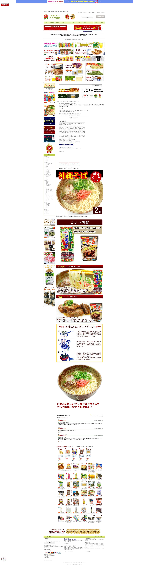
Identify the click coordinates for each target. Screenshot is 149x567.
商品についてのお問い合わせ (65, 168)
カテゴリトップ (59, 101)
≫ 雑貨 (45, 209)
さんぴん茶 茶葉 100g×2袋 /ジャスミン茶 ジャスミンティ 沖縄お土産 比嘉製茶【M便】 (99, 479)
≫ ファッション (47, 210)
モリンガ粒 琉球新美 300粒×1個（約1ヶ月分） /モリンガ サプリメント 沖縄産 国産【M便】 (91, 488)
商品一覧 (98, 12)
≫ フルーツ (46, 193)
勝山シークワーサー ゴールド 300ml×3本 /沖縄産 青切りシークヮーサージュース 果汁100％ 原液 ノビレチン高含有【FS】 (83, 479)
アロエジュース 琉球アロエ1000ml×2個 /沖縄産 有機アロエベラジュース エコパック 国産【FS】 (61, 488)
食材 (63, 101)
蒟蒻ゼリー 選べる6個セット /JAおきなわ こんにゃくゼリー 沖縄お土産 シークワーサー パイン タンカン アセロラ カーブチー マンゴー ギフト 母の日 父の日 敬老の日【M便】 (91, 471)
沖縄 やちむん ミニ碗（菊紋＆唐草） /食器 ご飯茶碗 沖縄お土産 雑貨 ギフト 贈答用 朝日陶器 (98, 522)
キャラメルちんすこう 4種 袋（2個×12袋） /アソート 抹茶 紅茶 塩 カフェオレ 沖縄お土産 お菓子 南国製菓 (68, 470)
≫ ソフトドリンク (47, 174)
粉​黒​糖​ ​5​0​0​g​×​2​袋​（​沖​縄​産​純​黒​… (81, 456)
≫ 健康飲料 (46, 162)
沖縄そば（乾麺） (76, 101)
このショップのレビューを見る (98, 416)
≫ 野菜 (45, 202)
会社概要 (84, 12)
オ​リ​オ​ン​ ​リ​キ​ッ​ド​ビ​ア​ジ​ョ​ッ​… (60, 456)
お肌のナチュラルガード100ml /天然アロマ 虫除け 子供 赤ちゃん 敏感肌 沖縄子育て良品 (91, 513)
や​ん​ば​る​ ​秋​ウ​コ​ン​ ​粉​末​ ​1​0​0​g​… (88, 456)
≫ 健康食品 (46, 156)
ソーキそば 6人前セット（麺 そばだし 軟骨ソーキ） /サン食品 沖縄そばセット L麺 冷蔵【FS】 (83, 496)
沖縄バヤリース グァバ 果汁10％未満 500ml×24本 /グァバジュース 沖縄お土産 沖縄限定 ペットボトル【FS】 (68, 479)
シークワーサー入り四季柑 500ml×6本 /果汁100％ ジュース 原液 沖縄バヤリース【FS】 (76, 479)
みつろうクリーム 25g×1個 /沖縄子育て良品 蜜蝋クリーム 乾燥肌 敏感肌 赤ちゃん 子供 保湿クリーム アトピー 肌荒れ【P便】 (83, 513)
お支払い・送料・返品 (91, 12)
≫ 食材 (45, 180)
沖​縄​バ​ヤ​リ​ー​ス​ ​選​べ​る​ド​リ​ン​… (74, 456)
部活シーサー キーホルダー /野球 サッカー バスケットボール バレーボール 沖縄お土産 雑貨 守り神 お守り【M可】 (68, 522)
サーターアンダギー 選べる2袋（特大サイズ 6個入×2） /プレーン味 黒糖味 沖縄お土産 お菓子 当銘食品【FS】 (61, 470)
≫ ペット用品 (46, 213)
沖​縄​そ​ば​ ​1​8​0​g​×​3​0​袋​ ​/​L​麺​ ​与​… (67, 456)
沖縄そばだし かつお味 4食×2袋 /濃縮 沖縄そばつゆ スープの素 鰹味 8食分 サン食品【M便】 (99, 496)
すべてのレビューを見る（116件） (98, 415)
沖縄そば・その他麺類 (68, 101)
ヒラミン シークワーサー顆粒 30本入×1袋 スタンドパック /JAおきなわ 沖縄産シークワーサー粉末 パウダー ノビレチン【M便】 (99, 488)
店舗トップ (80, 12)
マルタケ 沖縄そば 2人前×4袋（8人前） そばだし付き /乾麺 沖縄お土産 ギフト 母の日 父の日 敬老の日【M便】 (91, 496)
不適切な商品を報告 (75, 168)
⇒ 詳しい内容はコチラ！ (48, 560)
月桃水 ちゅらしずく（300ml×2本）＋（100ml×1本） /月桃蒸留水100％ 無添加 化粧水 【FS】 (68, 513)
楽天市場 (102, 12)
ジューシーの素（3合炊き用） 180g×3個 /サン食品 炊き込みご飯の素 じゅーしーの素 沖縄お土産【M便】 (68, 505)
